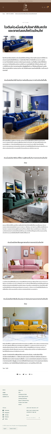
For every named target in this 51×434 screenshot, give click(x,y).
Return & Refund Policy (24, 400)
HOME (4, 392)
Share (20, 374)
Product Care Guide (23, 402)
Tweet (26, 374)
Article (20, 404)
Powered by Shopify (23, 425)
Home (4, 13)
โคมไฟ (7, 368)
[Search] (43, 7)
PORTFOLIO (5, 394)
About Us (21, 390)
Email (27, 415)
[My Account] (45, 7)
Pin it (31, 374)
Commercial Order (23, 394)
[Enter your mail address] (39, 417)
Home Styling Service (23, 396)
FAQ (19, 392)
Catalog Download (23, 398)
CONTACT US (6, 396)
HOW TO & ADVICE (10, 13)
